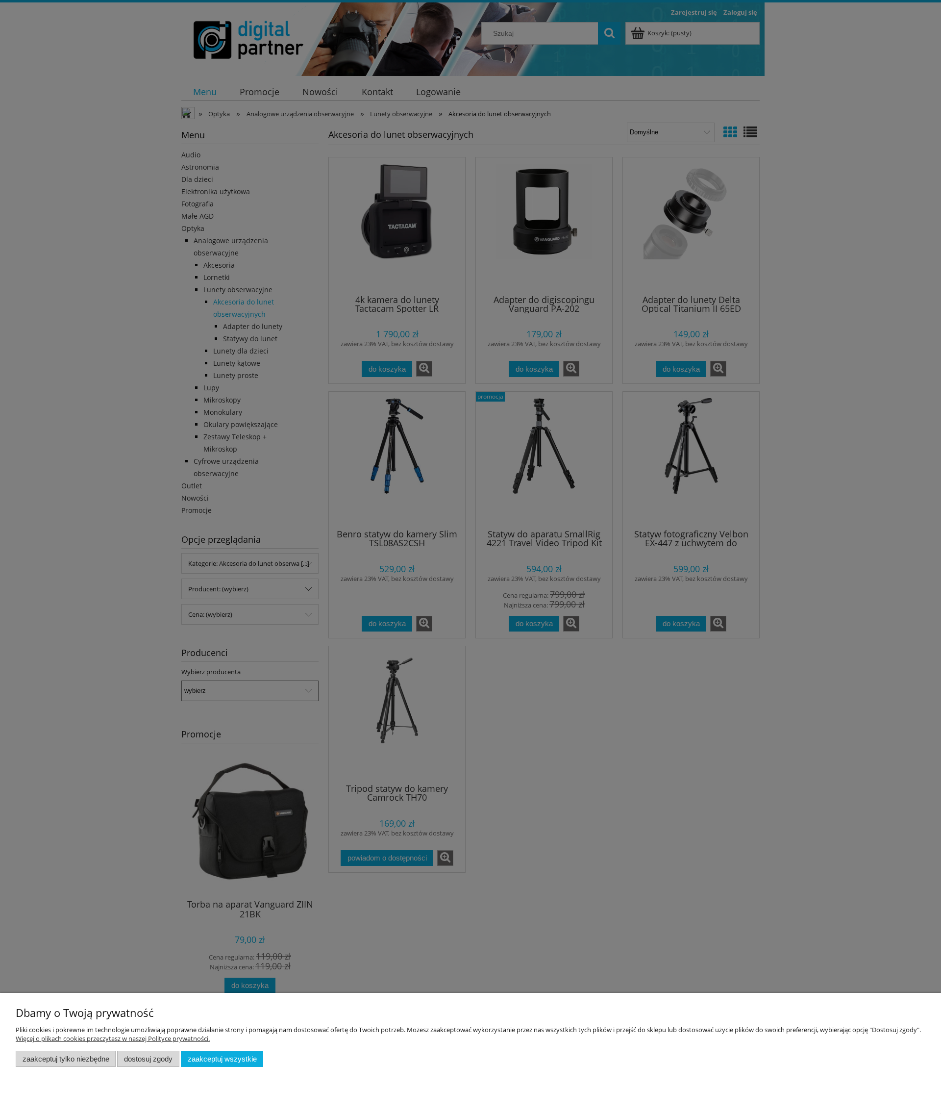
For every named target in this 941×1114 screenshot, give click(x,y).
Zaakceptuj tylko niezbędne (66, 1059)
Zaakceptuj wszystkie (222, 1059)
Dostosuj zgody (148, 1059)
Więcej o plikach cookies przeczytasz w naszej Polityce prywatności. (113, 1038)
